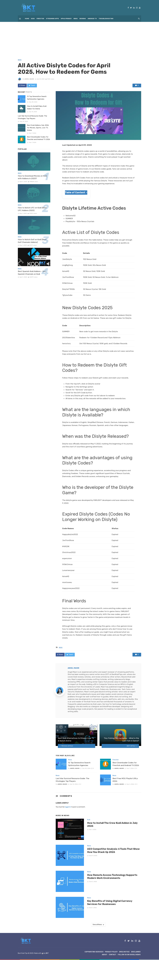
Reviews (83, 18)
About (104, 955)
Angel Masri (29, 79)
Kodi (33, 18)
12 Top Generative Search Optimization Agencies (79, 764)
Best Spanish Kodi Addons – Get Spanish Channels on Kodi (32, 272)
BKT (47, 953)
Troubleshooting (106, 18)
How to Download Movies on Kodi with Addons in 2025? (32, 177)
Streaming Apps (52, 18)
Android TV (92, 18)
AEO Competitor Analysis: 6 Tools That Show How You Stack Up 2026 (113, 850)
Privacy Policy (111, 952)
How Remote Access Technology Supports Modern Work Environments (112, 876)
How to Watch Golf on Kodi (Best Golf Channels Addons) (32, 240)
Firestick (40, 18)
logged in (68, 807)
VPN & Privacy (66, 18)
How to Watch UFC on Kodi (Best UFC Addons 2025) (32, 209)
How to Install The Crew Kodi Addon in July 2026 (112, 824)
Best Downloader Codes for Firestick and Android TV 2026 (125, 764)
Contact (112, 955)
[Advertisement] (79, 38)
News (76, 18)
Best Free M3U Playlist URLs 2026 (125, 779)
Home (27, 18)
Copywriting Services (94, 952)
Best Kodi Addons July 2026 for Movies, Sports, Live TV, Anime (38, 127)
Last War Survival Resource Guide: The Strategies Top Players (72, 779)
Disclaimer (136, 952)
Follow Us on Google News (129, 955)
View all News (97, 924)
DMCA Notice (124, 952)
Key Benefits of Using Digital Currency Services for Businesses (109, 902)
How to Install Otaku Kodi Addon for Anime (36, 107)
